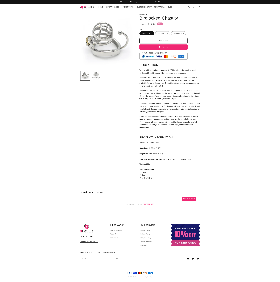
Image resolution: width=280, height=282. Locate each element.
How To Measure (116, 230)
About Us (113, 234)
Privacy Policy (145, 230)
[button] (113, 7)
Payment (143, 245)
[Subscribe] (116, 258)
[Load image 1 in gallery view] (85, 75)
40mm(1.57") (147, 33)
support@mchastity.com (89, 241)
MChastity (136, 277)
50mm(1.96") (178, 33)
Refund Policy (145, 234)
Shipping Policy (145, 238)
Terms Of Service (146, 241)
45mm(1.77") (163, 33)
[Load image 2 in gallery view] (96, 75)
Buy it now (163, 47)
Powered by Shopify (146, 277)
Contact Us (114, 238)
